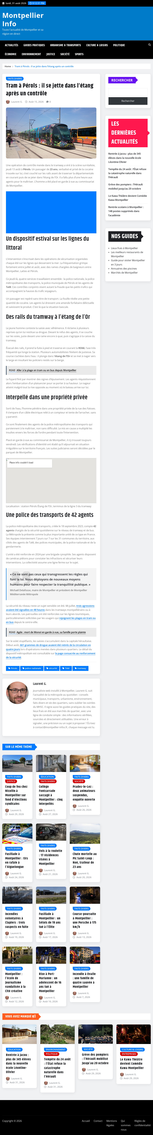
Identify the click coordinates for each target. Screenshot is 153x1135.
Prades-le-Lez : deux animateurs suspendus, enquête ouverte (84, 793)
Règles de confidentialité (142, 1123)
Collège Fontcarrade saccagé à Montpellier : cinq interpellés (51, 795)
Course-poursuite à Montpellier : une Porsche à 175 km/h (84, 921)
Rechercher (122, 80)
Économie (10, 54)
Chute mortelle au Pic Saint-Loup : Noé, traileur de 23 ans (85, 861)
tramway (81, 668)
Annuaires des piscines (124, 268)
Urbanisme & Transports (65, 45)
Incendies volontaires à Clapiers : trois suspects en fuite (16, 921)
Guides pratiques (34, 45)
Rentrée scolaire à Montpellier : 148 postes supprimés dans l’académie (126, 211)
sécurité (53, 668)
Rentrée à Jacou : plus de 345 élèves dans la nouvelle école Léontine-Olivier (124, 157)
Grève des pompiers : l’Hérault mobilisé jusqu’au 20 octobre (95, 1059)
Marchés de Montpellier (124, 272)
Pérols (14, 668)
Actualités (11, 45)
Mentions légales (111, 1123)
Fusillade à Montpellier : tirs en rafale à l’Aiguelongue (16, 861)
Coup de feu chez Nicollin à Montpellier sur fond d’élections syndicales (16, 795)
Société (65, 54)
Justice (50, 54)
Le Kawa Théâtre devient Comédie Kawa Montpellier (132, 1064)
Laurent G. (16, 101)
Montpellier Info (23, 19)
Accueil (86, 1121)
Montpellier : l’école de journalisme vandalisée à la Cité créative (15, 983)
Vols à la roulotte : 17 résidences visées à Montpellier (50, 857)
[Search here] (149, 44)
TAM (67, 668)
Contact (98, 1121)
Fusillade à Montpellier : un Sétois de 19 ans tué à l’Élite (50, 921)
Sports (79, 54)
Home (8, 66)
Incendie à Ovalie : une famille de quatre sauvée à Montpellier (84, 981)
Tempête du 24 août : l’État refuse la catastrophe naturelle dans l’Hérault (127, 173)
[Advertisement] (52, 212)
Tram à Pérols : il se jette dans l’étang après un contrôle (44, 66)
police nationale (33, 668)
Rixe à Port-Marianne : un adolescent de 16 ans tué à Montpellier (50, 983)
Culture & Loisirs (97, 45)
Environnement (31, 54)
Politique (119, 45)
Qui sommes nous (126, 1125)
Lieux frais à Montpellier (124, 248)
